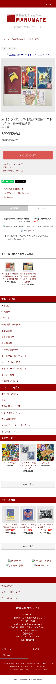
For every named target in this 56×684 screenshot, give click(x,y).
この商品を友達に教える (13, 189)
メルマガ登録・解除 (16, 669)
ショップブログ (30, 669)
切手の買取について (10, 412)
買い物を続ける (10, 197)
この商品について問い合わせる (16, 193)
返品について (8, 167)
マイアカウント (7, 649)
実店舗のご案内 (8, 419)
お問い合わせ (6, 655)
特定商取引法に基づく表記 (13, 171)
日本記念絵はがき (18, 39)
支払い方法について (17, 663)
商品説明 (14, 208)
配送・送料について (33, 663)
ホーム (6, 39)
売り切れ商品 (33, 39)
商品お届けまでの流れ (11, 406)
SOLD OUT (28, 155)
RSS (39, 669)
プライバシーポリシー (37, 666)
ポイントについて (9, 394)
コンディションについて (13, 164)
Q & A (4, 400)
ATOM (45, 669)
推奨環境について (9, 431)
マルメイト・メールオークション (17, 425)
